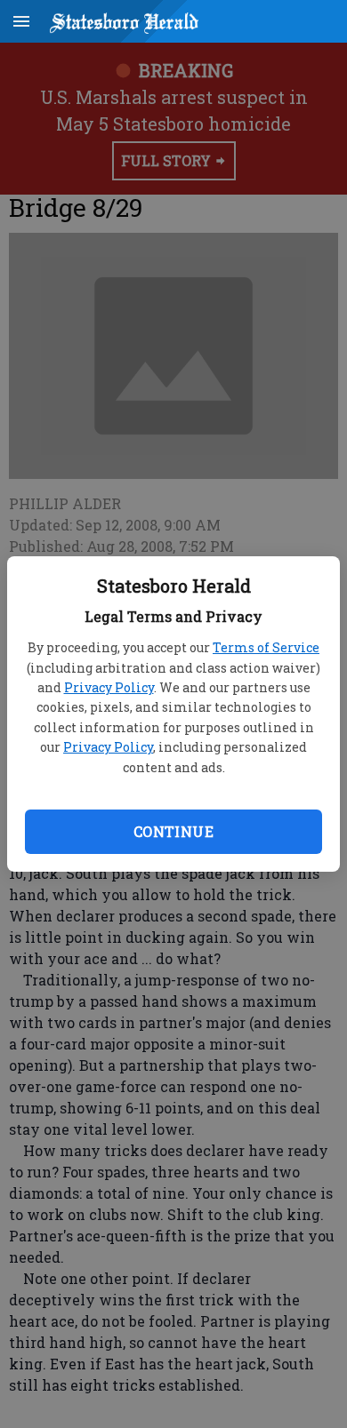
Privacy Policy (109, 687)
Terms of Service (266, 647)
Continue (173, 831)
